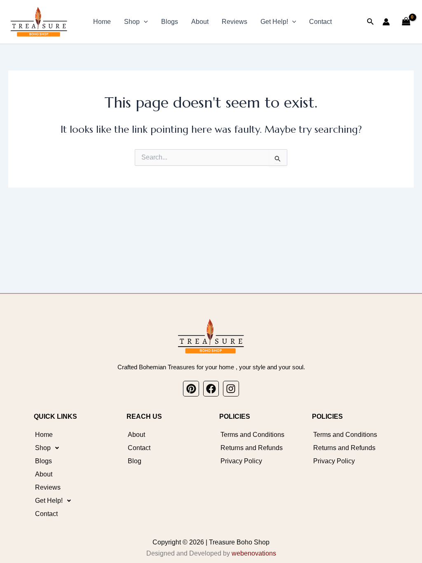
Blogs (169, 21)
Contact (320, 21)
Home (102, 21)
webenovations (254, 553)
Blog (134, 460)
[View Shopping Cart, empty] (406, 21)
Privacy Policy (241, 460)
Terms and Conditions (252, 434)
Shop (132, 21)
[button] (144, 21)
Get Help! (274, 21)
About (200, 21)
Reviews (234, 21)
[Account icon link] (386, 22)
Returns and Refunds (251, 447)
